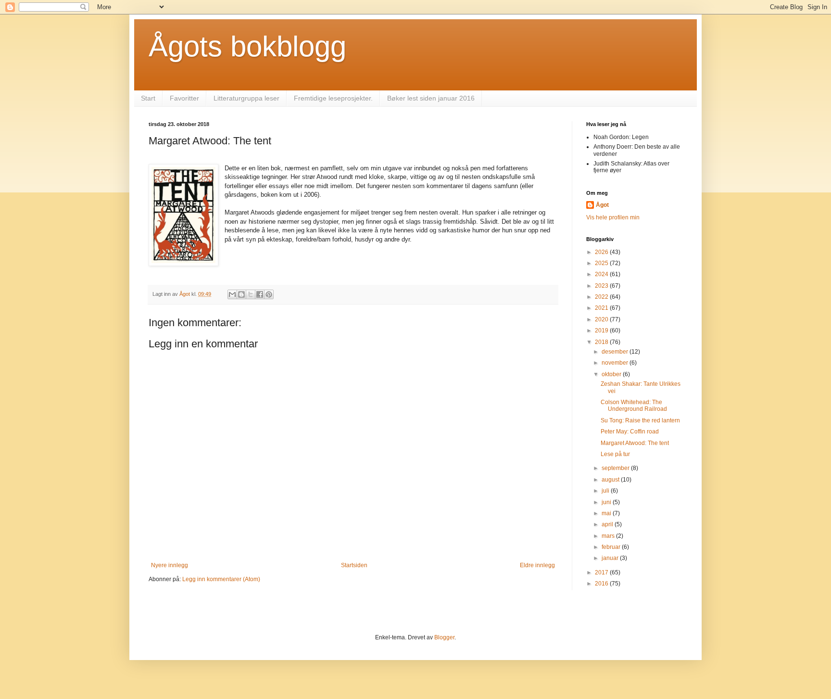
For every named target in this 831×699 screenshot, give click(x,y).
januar (611, 558)
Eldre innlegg (537, 565)
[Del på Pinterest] (269, 294)
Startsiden (354, 565)
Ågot (602, 205)
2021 (602, 308)
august (611, 479)
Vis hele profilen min (613, 217)
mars (609, 536)
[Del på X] (250, 294)
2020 (602, 319)
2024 (602, 274)
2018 (602, 342)
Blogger (444, 637)
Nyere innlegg (169, 565)
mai (607, 513)
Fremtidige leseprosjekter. (333, 98)
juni (607, 502)
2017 (602, 572)
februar (612, 547)
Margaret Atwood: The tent (635, 443)
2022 (602, 296)
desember (616, 351)
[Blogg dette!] (241, 294)
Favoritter (184, 98)
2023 (602, 285)
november (616, 362)
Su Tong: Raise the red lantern (640, 420)
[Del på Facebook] (259, 294)
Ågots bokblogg (247, 46)
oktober (612, 374)
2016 (602, 583)
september (616, 468)
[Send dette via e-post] (232, 294)
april (608, 524)
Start (148, 98)
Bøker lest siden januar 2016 (431, 98)
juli (606, 490)
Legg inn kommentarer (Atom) (221, 579)
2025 (602, 263)
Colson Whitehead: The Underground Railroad (634, 405)
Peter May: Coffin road (630, 431)
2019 (602, 330)
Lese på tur (615, 454)
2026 (602, 252)
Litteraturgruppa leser (246, 98)
